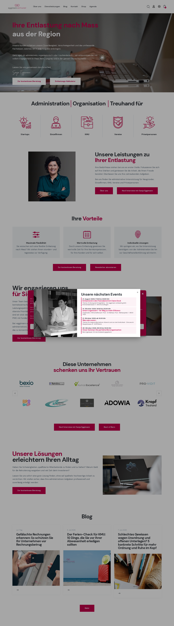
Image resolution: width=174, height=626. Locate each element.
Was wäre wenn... (90, 320)
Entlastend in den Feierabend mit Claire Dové (102, 301)
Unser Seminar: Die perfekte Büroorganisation (102, 330)
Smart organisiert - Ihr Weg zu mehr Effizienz (101, 310)
